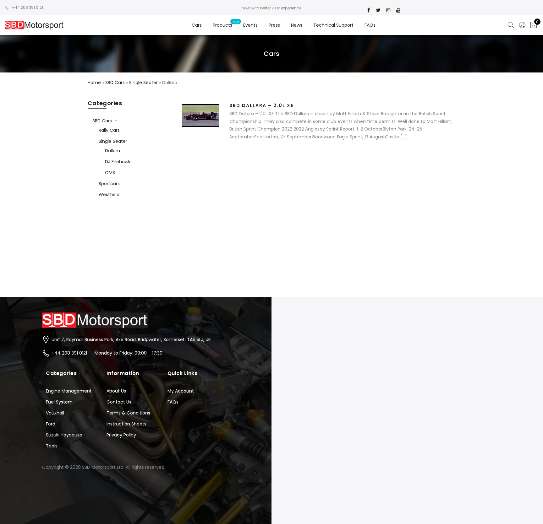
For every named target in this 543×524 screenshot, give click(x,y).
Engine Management (69, 391)
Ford (50, 424)
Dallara (112, 150)
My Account (180, 391)
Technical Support (333, 25)
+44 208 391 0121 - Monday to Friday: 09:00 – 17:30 (107, 353)
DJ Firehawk (117, 161)
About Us (116, 391)
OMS (110, 172)
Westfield (109, 194)
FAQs (370, 25)
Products (222, 25)
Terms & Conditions (128, 413)
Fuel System (59, 402)
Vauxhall (55, 413)
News (296, 25)
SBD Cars (102, 121)
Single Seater (113, 141)
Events (250, 25)
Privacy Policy (121, 435)
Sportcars (109, 183)
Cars (197, 25)
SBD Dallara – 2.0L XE (261, 105)
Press (274, 25)
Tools (52, 446)
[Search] (511, 25)
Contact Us (119, 402)
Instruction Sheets (126, 424)
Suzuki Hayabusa (64, 435)
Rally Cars (109, 130)
